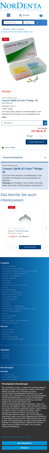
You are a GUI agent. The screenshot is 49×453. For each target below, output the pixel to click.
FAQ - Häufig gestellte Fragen (13, 339)
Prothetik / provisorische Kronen (14, 285)
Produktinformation (12, 158)
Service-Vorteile (8, 330)
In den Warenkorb (36, 142)
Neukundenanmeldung (10, 377)
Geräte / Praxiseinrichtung (12, 294)
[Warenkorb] (40, 15)
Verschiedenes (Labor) (10, 323)
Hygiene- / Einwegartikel (11, 276)
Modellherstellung (8, 299)
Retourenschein (8, 332)
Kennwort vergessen (9, 379)
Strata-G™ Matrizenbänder (18, 231)
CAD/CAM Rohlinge (9, 297)
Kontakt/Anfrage (8, 375)
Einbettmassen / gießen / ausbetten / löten (18, 309)
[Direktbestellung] (38, 22)
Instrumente (6, 283)
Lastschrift (6, 358)
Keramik (5, 313)
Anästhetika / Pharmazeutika (12, 269)
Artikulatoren (6, 302)
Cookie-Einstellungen (10, 337)
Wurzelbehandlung (9, 290)
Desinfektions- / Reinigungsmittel (14, 273)
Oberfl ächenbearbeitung (11, 311)
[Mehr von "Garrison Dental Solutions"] (6, 92)
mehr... (4, 117)
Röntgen (5, 287)
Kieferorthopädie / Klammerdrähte (15, 320)
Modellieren (6, 304)
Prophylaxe (6, 280)
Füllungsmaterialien (9, 278)
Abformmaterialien (9, 266)
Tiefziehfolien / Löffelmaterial (13, 306)
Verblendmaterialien (9, 316)
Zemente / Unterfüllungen (12, 292)
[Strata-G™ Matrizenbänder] (24, 217)
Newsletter (6, 334)
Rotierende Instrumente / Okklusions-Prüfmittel (20, 271)
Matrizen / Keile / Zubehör (13, 29)
